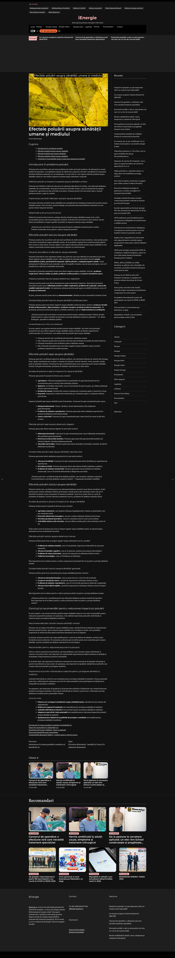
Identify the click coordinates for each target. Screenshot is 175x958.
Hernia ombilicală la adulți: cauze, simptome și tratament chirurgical (125, 38)
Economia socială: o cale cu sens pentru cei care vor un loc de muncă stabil (91, 38)
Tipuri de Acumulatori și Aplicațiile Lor (43, 727)
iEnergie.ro (33, 907)
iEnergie (87, 17)
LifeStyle (117, 389)
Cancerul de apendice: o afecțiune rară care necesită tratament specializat (55, 38)
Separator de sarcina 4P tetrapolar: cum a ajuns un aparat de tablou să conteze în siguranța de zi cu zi (129, 163)
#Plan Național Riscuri (113, 8)
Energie (39, 27)
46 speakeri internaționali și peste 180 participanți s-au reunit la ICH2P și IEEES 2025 (129, 300)
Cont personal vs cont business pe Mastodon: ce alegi (71, 879)
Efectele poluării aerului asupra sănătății (53, 151)
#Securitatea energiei (37, 12)
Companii (117, 341)
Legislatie (88, 27)
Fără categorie (119, 379)
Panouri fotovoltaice (121, 393)
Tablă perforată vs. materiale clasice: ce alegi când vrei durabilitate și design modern (129, 173)
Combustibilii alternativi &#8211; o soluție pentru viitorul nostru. (53, 735)
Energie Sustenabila (76, 932)
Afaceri (117, 337)
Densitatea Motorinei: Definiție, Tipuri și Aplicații (47, 730)
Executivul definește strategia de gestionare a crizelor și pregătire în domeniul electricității (127, 190)
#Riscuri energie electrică (134, 8)
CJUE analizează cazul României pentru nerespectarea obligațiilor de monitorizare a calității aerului (130, 220)
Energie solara (64, 27)
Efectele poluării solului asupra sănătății (53, 156)
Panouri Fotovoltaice (77, 930)
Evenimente (118, 374)
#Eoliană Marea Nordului (60, 8)
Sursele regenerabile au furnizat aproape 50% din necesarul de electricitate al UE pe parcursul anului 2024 (130, 210)
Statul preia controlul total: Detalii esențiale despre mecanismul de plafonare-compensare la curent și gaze (130, 290)
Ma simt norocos (50, 31)
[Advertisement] (87, 55)
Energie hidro (78, 27)
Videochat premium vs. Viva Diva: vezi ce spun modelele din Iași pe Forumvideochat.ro (129, 153)
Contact (120, 27)
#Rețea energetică (95, 8)
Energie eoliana (51, 27)
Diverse (96, 27)
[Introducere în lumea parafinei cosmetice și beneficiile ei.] (2, 479)
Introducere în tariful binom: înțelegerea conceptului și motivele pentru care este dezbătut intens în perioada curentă (129, 230)
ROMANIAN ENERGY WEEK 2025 (132, 878)
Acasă (32, 27)
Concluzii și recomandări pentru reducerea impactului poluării (61, 159)
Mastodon (118, 411)
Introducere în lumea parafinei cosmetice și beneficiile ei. (50, 725)
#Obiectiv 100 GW (79, 8)
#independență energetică (39, 8)
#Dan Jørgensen (54, 12)
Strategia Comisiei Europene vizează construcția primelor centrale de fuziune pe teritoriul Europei (129, 200)
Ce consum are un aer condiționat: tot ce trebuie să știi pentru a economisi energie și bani (129, 143)
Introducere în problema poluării (50, 148)
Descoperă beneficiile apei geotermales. (43, 732)
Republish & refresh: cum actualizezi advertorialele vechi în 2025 (100, 879)
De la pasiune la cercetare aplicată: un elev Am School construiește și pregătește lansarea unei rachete (96, 784)
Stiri (115, 403)
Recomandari (108, 27)
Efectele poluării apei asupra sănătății (52, 153)
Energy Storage (120, 370)
